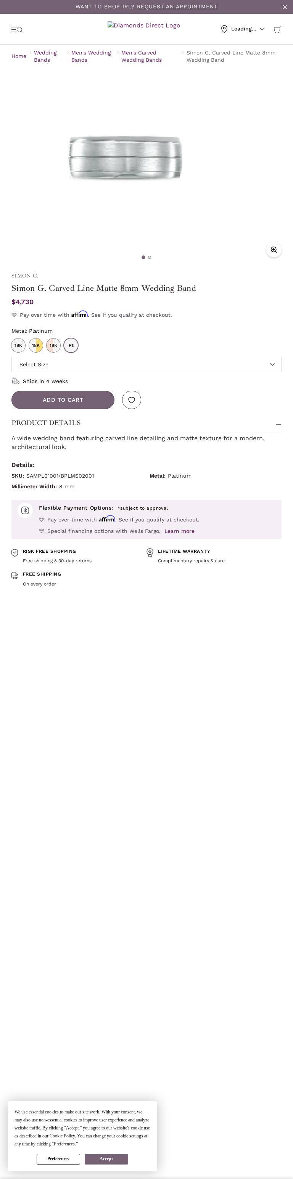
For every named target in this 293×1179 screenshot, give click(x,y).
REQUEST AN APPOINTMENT (177, 6)
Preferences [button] (64, 1144)
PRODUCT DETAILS (45, 423)
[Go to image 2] (149, 257)
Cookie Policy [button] (62, 1136)
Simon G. (25, 276)
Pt (71, 345)
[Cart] (278, 29)
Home (18, 56)
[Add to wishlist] (131, 400)
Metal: (32, 331)
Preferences (58, 1158)
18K (18, 345)
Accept (106, 1158)
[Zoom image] (274, 249)
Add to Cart (63, 399)
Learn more (179, 531)
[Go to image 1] (143, 257)
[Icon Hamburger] (17, 29)
